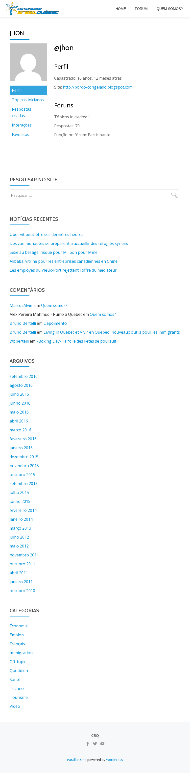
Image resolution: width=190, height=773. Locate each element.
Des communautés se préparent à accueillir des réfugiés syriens (69, 243)
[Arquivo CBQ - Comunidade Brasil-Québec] (33, 8)
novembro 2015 (24, 465)
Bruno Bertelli (23, 323)
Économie (19, 626)
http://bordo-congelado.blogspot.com (98, 87)
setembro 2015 (24, 483)
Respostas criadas (21, 112)
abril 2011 (19, 573)
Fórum (141, 9)
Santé (15, 679)
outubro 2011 (22, 564)
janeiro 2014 (21, 519)
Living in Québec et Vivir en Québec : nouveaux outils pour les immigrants (112, 332)
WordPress (114, 759)
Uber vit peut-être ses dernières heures (46, 234)
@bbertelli (19, 341)
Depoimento (55, 323)
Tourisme (19, 697)
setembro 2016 (24, 376)
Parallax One (77, 759)
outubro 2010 (22, 590)
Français (17, 643)
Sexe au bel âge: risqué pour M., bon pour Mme (53, 252)
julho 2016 (19, 394)
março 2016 (20, 430)
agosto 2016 (21, 385)
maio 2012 (19, 546)
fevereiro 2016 (23, 439)
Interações (22, 125)
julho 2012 (19, 537)
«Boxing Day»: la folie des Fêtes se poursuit (76, 341)
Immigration (21, 652)
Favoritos (20, 134)
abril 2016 (19, 421)
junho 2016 (20, 403)
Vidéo (15, 706)
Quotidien (19, 670)
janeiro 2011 (21, 581)
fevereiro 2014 (23, 510)
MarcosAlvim (21, 305)
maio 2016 (19, 412)
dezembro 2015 (24, 456)
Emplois (17, 635)
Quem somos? (170, 9)
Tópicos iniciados (28, 99)
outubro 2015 (22, 474)
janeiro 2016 (21, 448)
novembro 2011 (24, 555)
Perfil (17, 90)
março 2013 (20, 528)
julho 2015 (19, 492)
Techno (17, 688)
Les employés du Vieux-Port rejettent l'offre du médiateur (63, 270)
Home (121, 9)
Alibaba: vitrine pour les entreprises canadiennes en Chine (64, 261)
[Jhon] (28, 64)
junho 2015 (20, 501)
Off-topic (18, 661)
